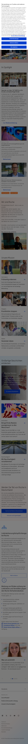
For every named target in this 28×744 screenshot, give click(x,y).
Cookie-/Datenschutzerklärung (18, 35)
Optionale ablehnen (14, 43)
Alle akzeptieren (14, 47)
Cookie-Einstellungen (14, 38)
